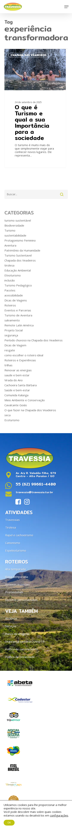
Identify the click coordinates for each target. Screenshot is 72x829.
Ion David (17, 53)
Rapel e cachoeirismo (19, 535)
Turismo (9, 230)
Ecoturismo (11, 420)
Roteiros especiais (17, 584)
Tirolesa (10, 527)
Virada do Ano (13, 380)
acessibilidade (13, 295)
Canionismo (12, 543)
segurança (11, 335)
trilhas (8, 365)
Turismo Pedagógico (18, 285)
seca (7, 415)
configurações (59, 815)
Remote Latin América (19, 325)
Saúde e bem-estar (17, 390)
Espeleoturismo (15, 550)
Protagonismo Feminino (20, 240)
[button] (66, 7)
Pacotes (9, 290)
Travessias (12, 520)
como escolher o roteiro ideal (23, 355)
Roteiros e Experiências (20, 360)
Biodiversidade (14, 225)
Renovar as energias (18, 370)
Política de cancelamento (21, 649)
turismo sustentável (17, 220)
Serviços (10, 626)
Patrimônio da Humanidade (22, 250)
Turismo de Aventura (18, 315)
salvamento (12, 320)
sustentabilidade (15, 235)
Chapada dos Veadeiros (20, 260)
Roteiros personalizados (21, 600)
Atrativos (11, 618)
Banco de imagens (17, 634)
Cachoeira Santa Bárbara (20, 385)
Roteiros (10, 305)
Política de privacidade (20, 657)
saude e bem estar (17, 375)
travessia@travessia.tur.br (34, 492)
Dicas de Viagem (15, 345)
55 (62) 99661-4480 (36, 484)
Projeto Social (13, 330)
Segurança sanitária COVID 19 (25, 641)
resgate (9, 350)
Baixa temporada (16, 577)
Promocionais (14, 592)
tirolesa (9, 265)
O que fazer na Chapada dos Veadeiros (30, 410)
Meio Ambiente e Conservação (24, 400)
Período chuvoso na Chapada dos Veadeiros (33, 340)
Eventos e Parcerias (17, 310)
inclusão (9, 280)
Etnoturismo (12, 275)
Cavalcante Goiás (15, 405)
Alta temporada (15, 569)
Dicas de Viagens (15, 300)
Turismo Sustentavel (18, 255)
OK (9, 822)
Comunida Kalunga (16, 395)
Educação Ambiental (17, 270)
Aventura (10, 245)
